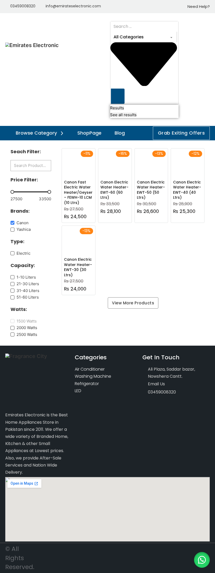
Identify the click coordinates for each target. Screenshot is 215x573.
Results (117, 108)
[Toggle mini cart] (207, 69)
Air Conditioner (90, 369)
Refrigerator (87, 384)
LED (78, 391)
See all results (123, 114)
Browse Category (36, 133)
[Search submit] (118, 96)
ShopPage (89, 133)
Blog (120, 133)
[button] (202, 560)
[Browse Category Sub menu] (62, 133)
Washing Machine (93, 376)
